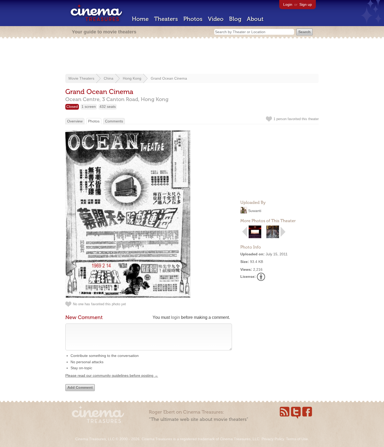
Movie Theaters (81, 78)
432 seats (108, 106)
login (175, 317)
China (108, 78)
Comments (114, 121)
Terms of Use (297, 439)
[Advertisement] (192, 56)
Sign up (305, 4)
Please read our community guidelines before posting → (111, 375)
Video (216, 18)
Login (287, 4)
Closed (72, 106)
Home (140, 18)
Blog (235, 18)
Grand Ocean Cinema (169, 78)
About (255, 18)
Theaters (166, 18)
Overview (75, 121)
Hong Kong (132, 78)
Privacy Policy (272, 439)
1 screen (89, 106)
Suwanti (254, 211)
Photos (192, 18)
